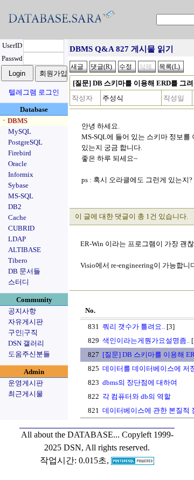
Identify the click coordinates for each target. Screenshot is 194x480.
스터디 (18, 282)
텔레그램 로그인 (34, 92)
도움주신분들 (29, 354)
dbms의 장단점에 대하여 (139, 382)
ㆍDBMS (14, 121)
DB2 (15, 207)
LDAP (17, 239)
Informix (20, 174)
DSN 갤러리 (26, 343)
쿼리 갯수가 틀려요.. (133, 327)
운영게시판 (25, 383)
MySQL (19, 131)
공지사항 (22, 311)
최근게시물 (25, 394)
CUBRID (21, 228)
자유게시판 (25, 322)
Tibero (17, 260)
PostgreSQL (25, 142)
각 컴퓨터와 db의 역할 (136, 396)
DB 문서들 (24, 271)
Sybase (18, 185)
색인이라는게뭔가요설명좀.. (146, 340)
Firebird (19, 153)
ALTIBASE (24, 250)
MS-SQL (20, 196)
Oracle (17, 164)
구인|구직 (23, 332)
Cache (17, 217)
